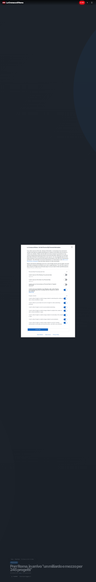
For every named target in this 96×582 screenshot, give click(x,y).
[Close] (72, 247)
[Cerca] (87, 2)
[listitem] (48, 271)
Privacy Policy (56, 334)
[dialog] (48, 291)
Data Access (48, 334)
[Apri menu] (92, 2)
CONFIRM (37, 329)
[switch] (65, 275)
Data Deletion (40, 334)
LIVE (83, 2)
